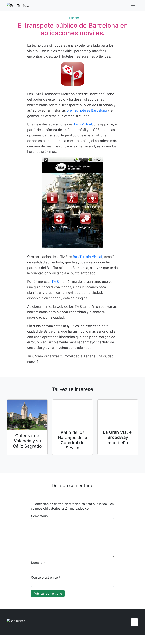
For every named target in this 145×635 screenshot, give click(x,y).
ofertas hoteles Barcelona (87, 110)
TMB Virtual (82, 124)
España (74, 18)
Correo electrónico (45, 577)
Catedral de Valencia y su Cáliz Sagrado (27, 440)
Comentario (39, 516)
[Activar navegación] (133, 5)
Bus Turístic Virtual (87, 257)
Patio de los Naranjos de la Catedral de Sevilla (72, 440)
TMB (55, 281)
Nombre (38, 563)
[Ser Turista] (18, 5)
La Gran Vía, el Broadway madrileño (118, 437)
